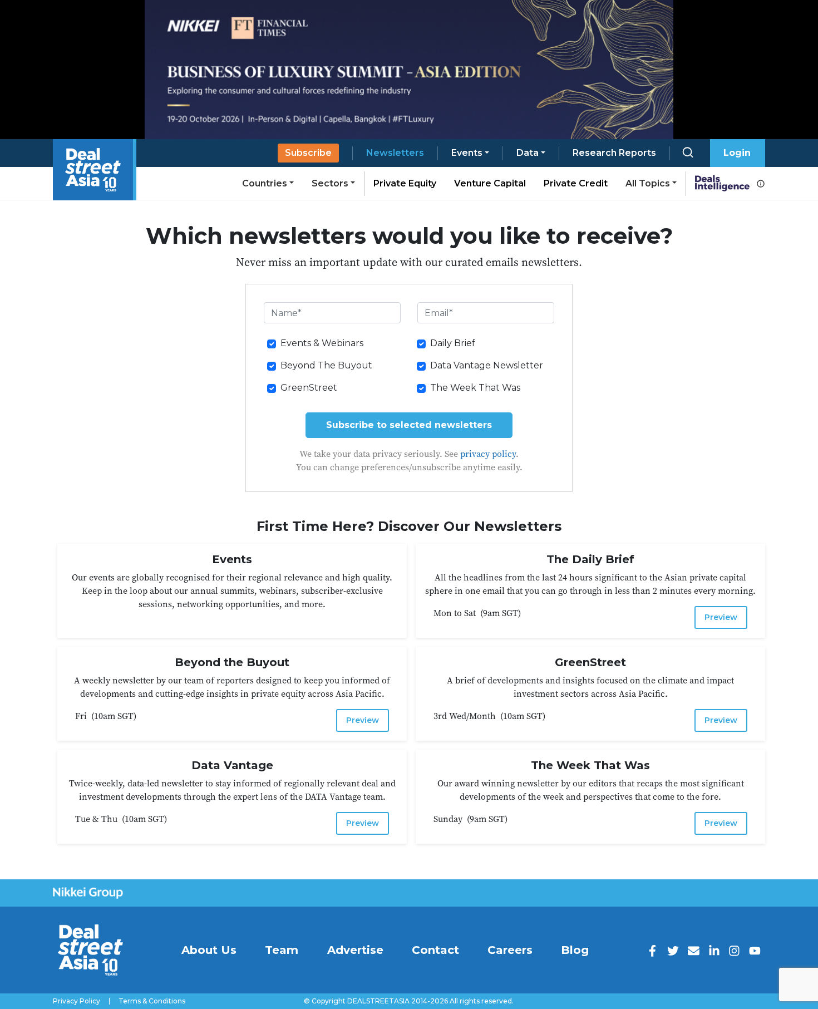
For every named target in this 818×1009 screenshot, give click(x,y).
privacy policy (488, 453)
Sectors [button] (330, 183)
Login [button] (737, 152)
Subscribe (308, 152)
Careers (510, 950)
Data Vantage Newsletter (486, 365)
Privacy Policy (76, 1001)
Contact (435, 950)
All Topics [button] (647, 183)
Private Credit (576, 183)
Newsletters (395, 152)
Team (281, 950)
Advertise (355, 950)
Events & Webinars (321, 343)
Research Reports (614, 152)
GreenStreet (308, 387)
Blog (575, 950)
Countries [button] (264, 183)
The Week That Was (475, 387)
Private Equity (404, 183)
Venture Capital (490, 183)
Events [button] (466, 152)
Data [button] (527, 152)
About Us (208, 950)
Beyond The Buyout (326, 365)
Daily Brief (452, 343)
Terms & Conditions (152, 1001)
